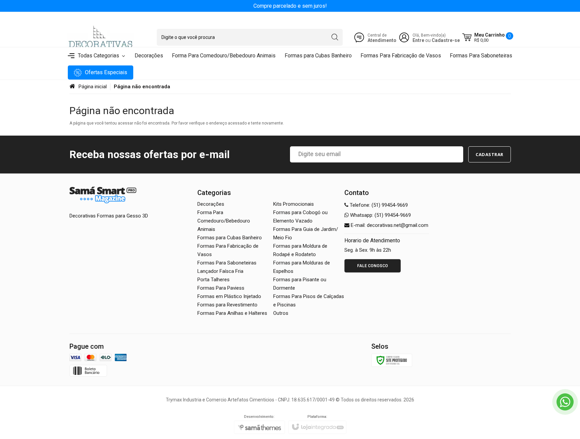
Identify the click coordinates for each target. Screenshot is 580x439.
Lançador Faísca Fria (220, 271)
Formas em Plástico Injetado (229, 296)
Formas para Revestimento (227, 305)
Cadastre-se (446, 40)
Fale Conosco (372, 265)
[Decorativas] (100, 37)
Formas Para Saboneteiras (226, 263)
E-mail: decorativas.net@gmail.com (388, 225)
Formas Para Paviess (220, 288)
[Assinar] (489, 154)
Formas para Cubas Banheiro (229, 238)
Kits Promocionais (293, 204)
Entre (418, 40)
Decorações (210, 204)
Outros (280, 313)
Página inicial (93, 87)
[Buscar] (335, 37)
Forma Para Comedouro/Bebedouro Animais (223, 220)
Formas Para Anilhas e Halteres (232, 313)
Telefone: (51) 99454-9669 (378, 205)
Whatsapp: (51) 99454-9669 (380, 215)
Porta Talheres (213, 280)
